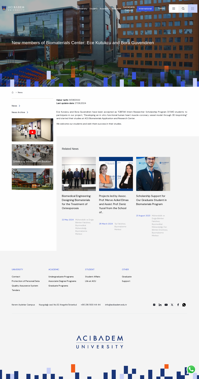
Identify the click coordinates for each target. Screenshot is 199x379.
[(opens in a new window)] (154, 305)
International (145, 8)
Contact (16, 276)
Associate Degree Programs (62, 281)
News (20, 92)
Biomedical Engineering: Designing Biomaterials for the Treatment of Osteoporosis (76, 202)
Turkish (161, 8)
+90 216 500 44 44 (91, 304)
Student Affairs (92, 276)
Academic (105, 8)
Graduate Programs (58, 285)
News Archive (18, 112)
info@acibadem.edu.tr (116, 304)
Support (126, 281)
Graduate (127, 276)
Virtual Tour (39, 185)
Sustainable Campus (129, 9)
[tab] (173, 8)
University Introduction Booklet (32, 161)
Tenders (16, 290)
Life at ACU (90, 281)
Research (116, 8)
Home (12, 92)
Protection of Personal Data (26, 281)
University (82, 8)
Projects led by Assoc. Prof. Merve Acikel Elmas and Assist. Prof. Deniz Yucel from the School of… (114, 204)
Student (93, 8)
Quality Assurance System (25, 285)
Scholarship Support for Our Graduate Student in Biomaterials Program (151, 200)
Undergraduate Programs (61, 276)
